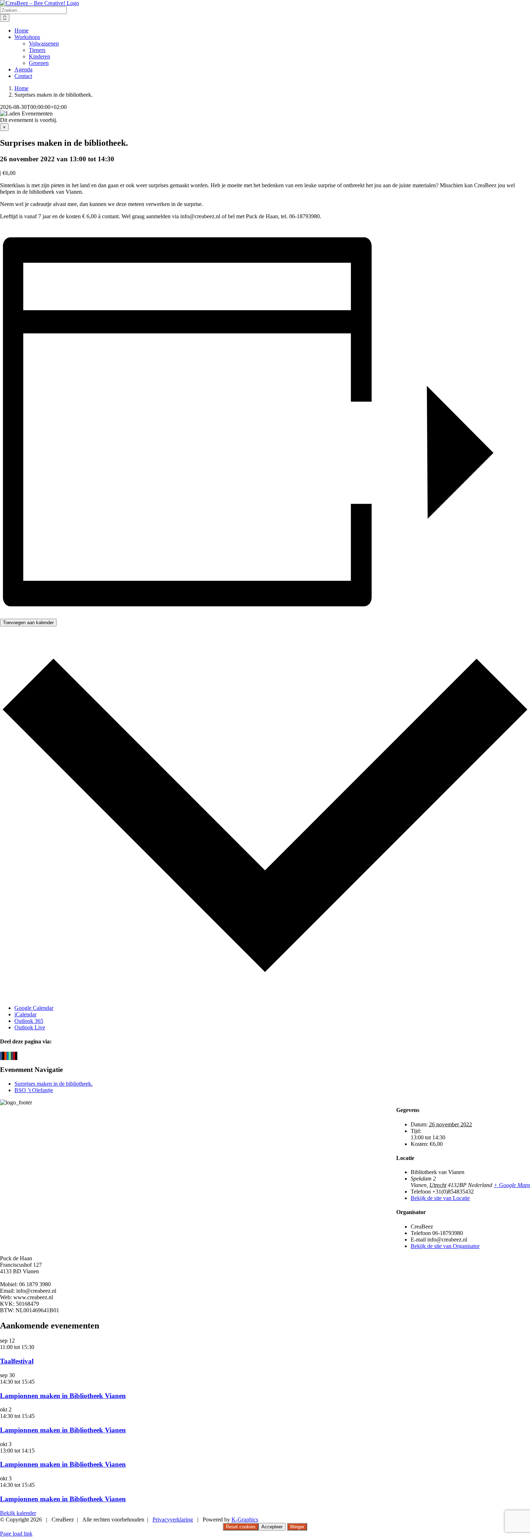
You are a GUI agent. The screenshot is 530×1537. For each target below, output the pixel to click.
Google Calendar (33, 1008)
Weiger (297, 1526)
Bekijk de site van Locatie (440, 1198)
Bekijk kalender (18, 1513)
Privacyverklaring (173, 1519)
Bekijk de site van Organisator (445, 1246)
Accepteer (272, 1526)
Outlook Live (29, 1027)
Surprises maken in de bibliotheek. (53, 1084)
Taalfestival (17, 1361)
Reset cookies (241, 1526)
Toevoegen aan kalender (28, 622)
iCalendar (25, 1014)
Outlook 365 (28, 1021)
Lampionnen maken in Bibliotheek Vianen (63, 1396)
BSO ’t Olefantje (33, 1090)
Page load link (16, 1534)
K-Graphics (244, 1519)
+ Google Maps (512, 1185)
